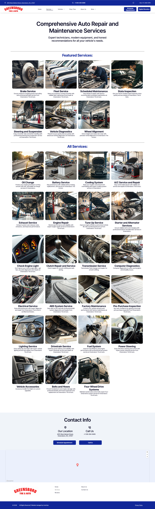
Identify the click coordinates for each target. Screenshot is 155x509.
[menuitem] (40, 9)
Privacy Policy (139, 505)
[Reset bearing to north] (147, 457)
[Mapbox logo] (9, 481)
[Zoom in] (147, 452)
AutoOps (46, 505)
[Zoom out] (147, 454)
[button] (77, 465)
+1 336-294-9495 (90, 434)
